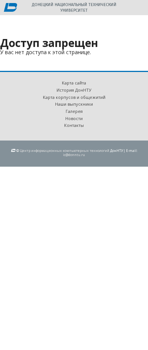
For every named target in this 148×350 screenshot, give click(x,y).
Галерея (74, 111)
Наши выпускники (74, 104)
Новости (74, 118)
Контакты (74, 125)
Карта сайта (74, 83)
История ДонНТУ (74, 90)
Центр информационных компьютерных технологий (64, 150)
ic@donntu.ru (74, 154)
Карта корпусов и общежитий (74, 97)
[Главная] (10, 8)
